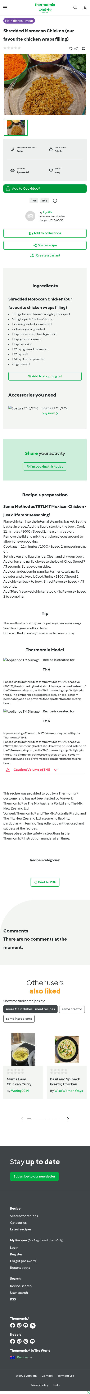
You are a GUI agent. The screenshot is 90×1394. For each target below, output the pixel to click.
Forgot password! (23, 1261)
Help (56, 1385)
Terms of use (66, 1376)
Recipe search (21, 1286)
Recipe (15, 1208)
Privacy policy (39, 1385)
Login (14, 1248)
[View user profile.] (30, 216)
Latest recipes (20, 1229)
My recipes (36, 1240)
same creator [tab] (72, 1009)
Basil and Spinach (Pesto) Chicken (65, 1081)
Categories (18, 1223)
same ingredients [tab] (19, 1019)
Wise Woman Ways (68, 1091)
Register (16, 1254)
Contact (47, 1376)
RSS (13, 1299)
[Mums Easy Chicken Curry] (23, 1049)
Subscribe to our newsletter (34, 1176)
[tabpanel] (45, 1078)
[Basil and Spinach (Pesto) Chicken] (67, 1049)
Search (15, 1278)
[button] (5, 7)
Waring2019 (20, 1091)
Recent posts (20, 1268)
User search (19, 1293)
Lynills (47, 212)
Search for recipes (24, 1216)
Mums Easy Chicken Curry (19, 1081)
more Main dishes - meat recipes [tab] (30, 1009)
